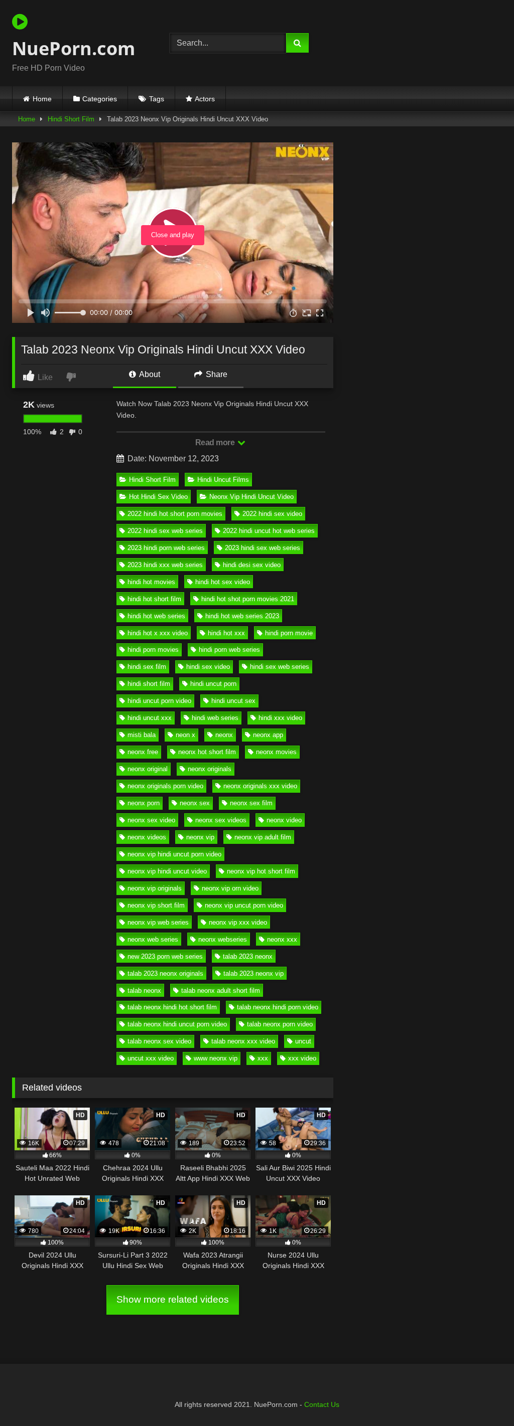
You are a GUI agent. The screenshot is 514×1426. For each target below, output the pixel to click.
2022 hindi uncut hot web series (269, 530)
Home (42, 99)
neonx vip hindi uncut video (167, 871)
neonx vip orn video (230, 888)
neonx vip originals (154, 888)
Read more (215, 442)
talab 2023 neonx (248, 956)
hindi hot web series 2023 (242, 616)
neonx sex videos (220, 820)
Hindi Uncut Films (223, 479)
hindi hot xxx (226, 633)
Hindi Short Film (71, 119)
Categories (99, 99)
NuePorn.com (73, 48)
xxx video (302, 1058)
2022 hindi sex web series (165, 530)
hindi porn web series (229, 649)
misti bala (141, 735)
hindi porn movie (289, 633)
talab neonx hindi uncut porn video (177, 1024)
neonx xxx (282, 939)
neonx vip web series (158, 922)
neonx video (284, 820)
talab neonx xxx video (243, 1041)
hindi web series (215, 718)
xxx (263, 1058)
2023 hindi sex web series (262, 548)
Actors (205, 99)
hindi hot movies (151, 582)
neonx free (142, 752)
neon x (185, 735)
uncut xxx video (150, 1058)
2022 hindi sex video (272, 513)
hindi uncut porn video (159, 700)
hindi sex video (208, 666)
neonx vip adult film (262, 837)
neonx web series (152, 939)
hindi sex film (146, 666)
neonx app (268, 735)
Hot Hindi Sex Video (158, 496)
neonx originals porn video (165, 786)
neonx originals (209, 769)
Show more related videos (172, 1299)
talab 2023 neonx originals (165, 973)
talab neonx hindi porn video (277, 1007)
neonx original (147, 769)
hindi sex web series (279, 666)
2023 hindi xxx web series (165, 565)
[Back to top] (483, 1396)
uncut (303, 1041)
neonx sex (195, 803)
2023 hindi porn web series (166, 548)
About (149, 374)
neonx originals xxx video (260, 786)
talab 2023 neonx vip (253, 973)
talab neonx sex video (159, 1041)
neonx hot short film (207, 752)
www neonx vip (215, 1058)
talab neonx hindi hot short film (172, 1007)
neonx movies (276, 752)
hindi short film (148, 683)
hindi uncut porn (213, 683)
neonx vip (200, 837)
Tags (156, 99)
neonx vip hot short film (261, 871)
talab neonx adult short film (220, 990)
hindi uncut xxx (149, 718)
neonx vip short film (156, 905)
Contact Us (321, 1404)
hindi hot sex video (222, 582)
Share (215, 374)
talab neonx (144, 990)
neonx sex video (151, 820)
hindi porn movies (153, 649)
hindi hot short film (154, 599)
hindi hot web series (156, 616)
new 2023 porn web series (165, 956)
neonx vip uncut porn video (244, 905)
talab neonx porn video (280, 1024)
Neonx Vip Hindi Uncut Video (251, 496)
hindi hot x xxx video (157, 633)
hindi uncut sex (233, 700)
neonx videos (146, 837)
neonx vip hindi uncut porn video (174, 854)
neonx (224, 735)
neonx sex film (251, 803)
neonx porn (143, 803)
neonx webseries (222, 939)
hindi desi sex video (252, 565)
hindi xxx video (280, 718)
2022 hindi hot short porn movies (174, 513)
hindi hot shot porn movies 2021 (247, 599)
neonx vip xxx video (238, 922)
